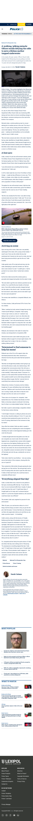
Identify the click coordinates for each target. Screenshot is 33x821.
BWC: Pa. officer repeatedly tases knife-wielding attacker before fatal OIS (17, 668)
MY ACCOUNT (21, 24)
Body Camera (5, 713)
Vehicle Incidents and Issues (10, 566)
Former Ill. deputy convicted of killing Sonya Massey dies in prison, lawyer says (16, 651)
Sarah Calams (20, 67)
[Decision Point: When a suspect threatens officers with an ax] (28, 687)
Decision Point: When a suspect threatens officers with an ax (10, 687)
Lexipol (12, 810)
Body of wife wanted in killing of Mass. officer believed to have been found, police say (17, 657)
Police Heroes (6, 563)
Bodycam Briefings (6, 685)
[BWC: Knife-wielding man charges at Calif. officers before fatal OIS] (28, 724)
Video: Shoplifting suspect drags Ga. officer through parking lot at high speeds (11, 716)
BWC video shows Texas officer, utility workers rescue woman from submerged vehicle (15, 229)
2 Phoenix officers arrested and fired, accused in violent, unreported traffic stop (17, 663)
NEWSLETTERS (13, 24)
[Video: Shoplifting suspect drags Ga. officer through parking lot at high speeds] (28, 714)
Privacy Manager (6, 804)
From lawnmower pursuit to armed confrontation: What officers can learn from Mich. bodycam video (12, 697)
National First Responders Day (9, 42)
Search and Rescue (6, 226)
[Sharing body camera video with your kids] (28, 706)
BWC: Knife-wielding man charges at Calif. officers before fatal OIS (12, 725)
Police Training (17, 563)
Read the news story (9, 240)
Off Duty (3, 704)
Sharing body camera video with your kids (12, 706)
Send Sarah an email (12, 593)
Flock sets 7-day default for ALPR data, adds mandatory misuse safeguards (16, 674)
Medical (5, 560)
